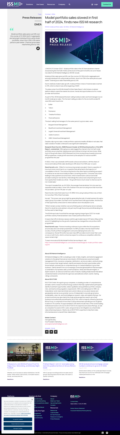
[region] (17, 415)
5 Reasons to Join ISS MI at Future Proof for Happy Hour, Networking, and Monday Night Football (23, 366)
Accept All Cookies (18, 419)
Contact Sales (74, 401)
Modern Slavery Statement (77, 408)
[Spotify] (107, 433)
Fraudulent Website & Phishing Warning (80, 410)
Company (53, 396)
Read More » (10, 379)
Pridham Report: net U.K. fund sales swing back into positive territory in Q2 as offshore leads (59, 366)
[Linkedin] (102, 433)
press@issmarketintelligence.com (56, 324)
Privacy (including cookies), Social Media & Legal (70, 432)
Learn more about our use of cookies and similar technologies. (17, 414)
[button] (47, 332)
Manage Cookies (17, 428)
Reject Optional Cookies (18, 424)
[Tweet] (38, 48)
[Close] (32, 399)
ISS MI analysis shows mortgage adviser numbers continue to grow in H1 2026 (93, 365)
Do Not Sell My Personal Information (50, 432)
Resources (54, 408)
